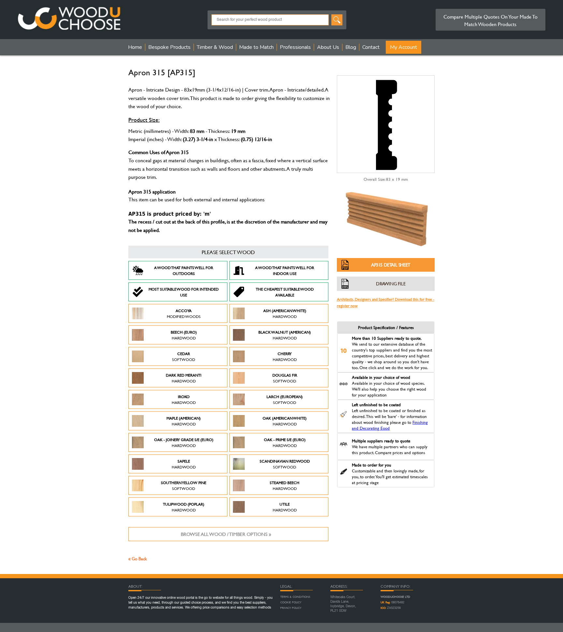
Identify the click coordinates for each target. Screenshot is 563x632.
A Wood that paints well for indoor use (284, 270)
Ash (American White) (284, 313)
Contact (371, 47)
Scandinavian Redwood (285, 464)
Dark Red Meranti (183, 378)
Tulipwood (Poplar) (183, 507)
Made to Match (256, 47)
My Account (403, 47)
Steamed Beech (284, 485)
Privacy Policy (290, 608)
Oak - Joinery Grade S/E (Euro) (183, 442)
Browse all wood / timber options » (226, 534)
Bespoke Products (169, 47)
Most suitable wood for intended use (184, 292)
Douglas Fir (284, 378)
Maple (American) (183, 421)
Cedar (183, 356)
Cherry (285, 356)
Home (135, 47)
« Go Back (137, 558)
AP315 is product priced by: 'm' (169, 214)
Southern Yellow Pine (183, 485)
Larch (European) (285, 399)
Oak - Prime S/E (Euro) (285, 442)
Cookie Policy (290, 602)
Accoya (184, 313)
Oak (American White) (285, 421)
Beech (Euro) (184, 335)
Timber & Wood (215, 47)
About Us (328, 47)
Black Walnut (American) (284, 335)
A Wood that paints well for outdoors (183, 270)
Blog (350, 47)
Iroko (184, 399)
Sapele (184, 464)
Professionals (295, 47)
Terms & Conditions (295, 597)
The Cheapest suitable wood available (285, 292)
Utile (285, 507)
